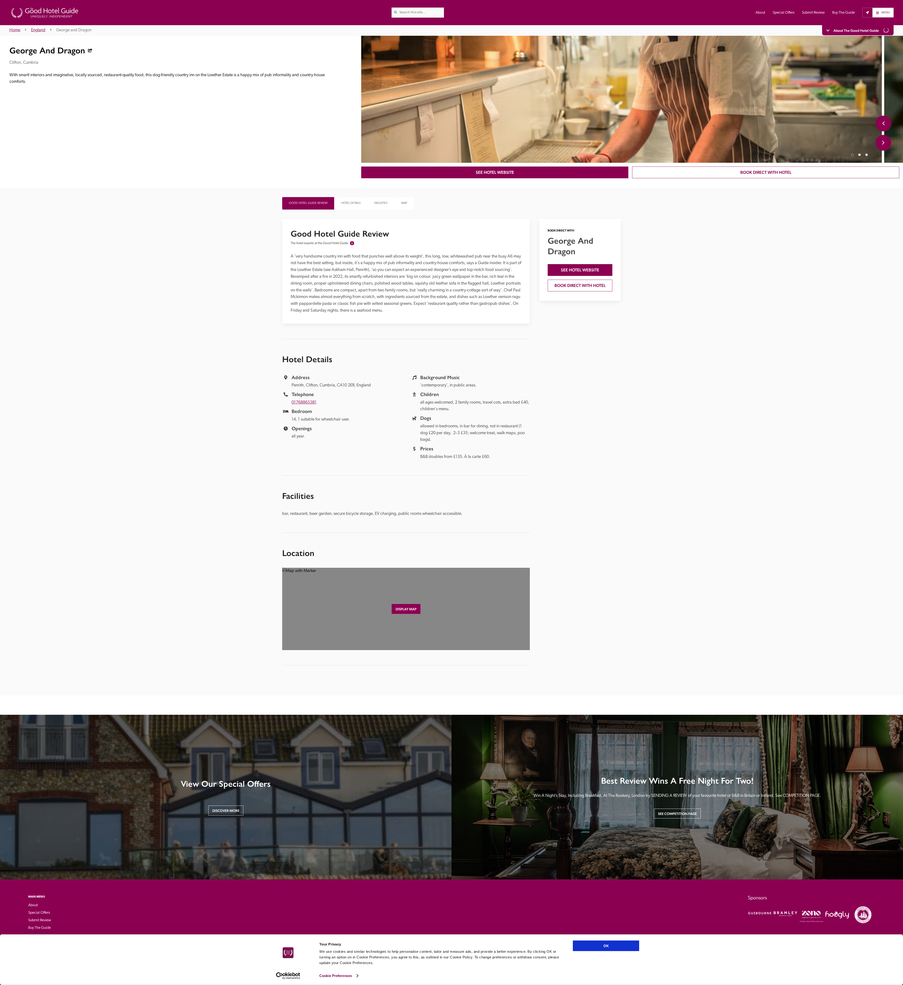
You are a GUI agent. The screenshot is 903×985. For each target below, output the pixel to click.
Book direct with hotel (765, 172)
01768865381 (304, 403)
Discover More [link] (225, 811)
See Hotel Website (495, 172)
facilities (381, 203)
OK (606, 946)
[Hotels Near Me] (867, 12)
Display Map (406, 609)
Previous (883, 123)
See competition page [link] (677, 814)
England (38, 30)
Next (883, 143)
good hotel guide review (308, 203)
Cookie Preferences (335, 976)
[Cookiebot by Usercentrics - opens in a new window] (288, 975)
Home (14, 30)
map (404, 203)
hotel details (351, 203)
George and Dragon (73, 30)
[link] (395, 12)
